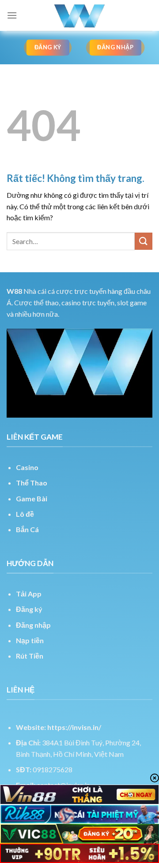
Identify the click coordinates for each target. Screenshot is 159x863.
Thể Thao (31, 482)
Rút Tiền (29, 656)
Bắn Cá (27, 529)
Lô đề (25, 514)
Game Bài (31, 498)
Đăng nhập (33, 625)
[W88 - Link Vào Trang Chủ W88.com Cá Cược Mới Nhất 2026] (79, 15)
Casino (27, 467)
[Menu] (12, 15)
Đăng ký (29, 609)
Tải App (29, 593)
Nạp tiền (30, 640)
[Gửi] (143, 241)
